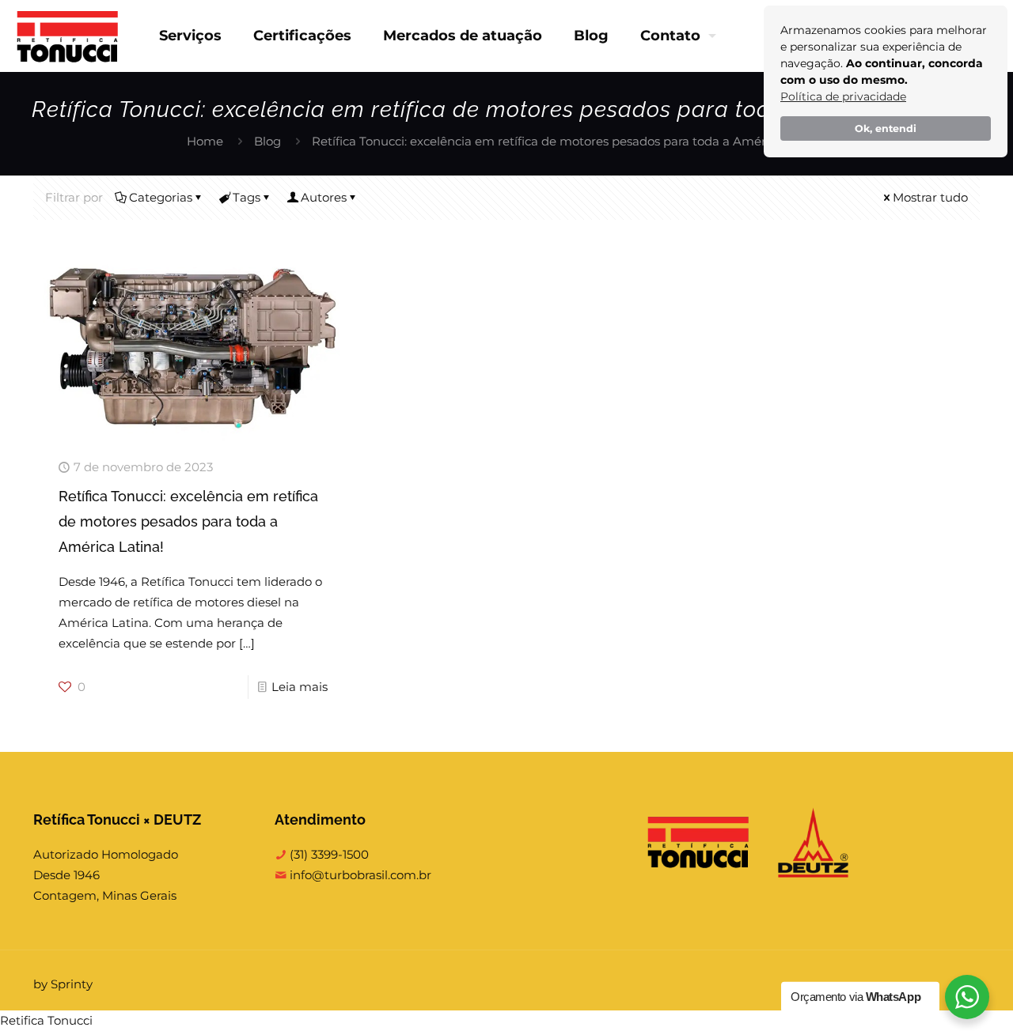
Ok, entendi (885, 128)
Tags (246, 197)
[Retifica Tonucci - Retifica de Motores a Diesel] (68, 35)
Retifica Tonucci (46, 1020)
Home (205, 141)
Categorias (160, 197)
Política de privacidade (843, 96)
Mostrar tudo (930, 197)
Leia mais (299, 686)
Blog (267, 141)
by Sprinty (63, 983)
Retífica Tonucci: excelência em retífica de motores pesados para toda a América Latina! (188, 521)
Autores (324, 197)
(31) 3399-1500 (327, 854)
